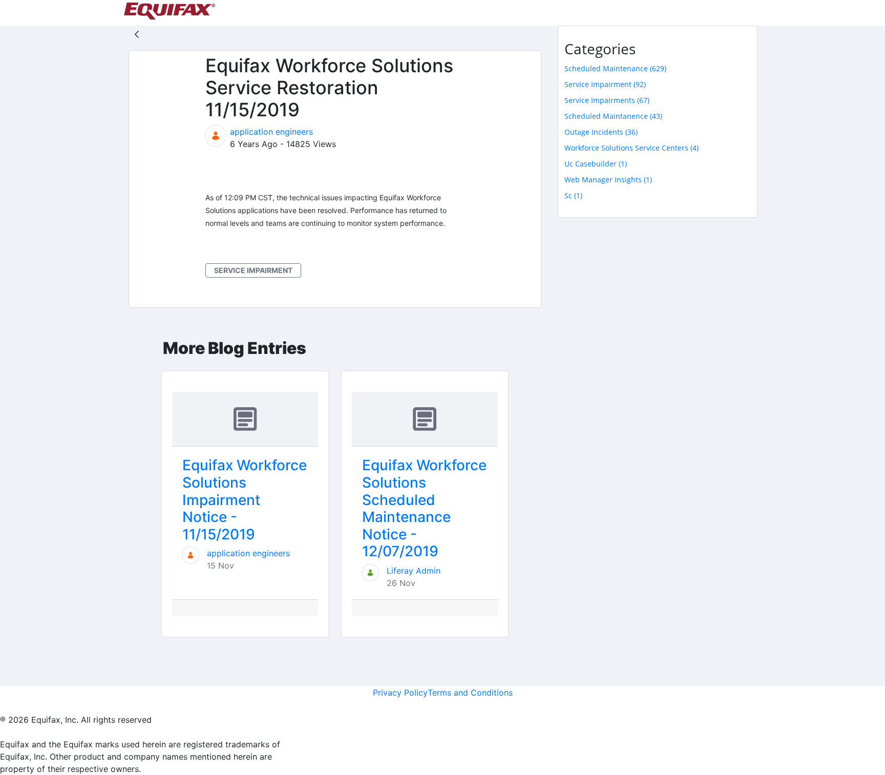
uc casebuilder (595, 164)
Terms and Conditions (470, 692)
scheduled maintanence (613, 116)
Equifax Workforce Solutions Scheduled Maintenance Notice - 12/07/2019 (424, 508)
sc (573, 195)
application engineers (271, 132)
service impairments (606, 100)
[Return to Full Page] (137, 34)
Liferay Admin (413, 570)
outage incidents (601, 132)
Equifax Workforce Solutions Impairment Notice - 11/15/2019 (244, 499)
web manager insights (608, 179)
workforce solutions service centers (631, 148)
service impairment (253, 270)
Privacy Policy (400, 692)
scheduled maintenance (615, 68)
